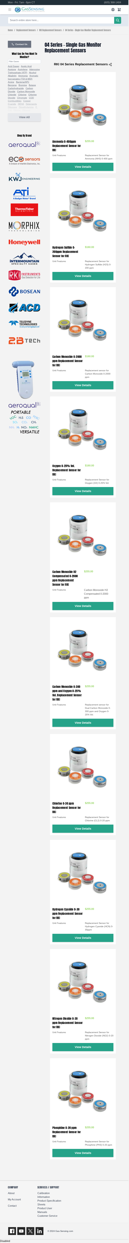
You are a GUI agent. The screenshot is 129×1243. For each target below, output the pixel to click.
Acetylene (23, 69)
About (11, 1193)
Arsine (11, 82)
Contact (12, 1205)
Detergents (31, 104)
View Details (83, 166)
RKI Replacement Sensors (50, 30)
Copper (27, 101)
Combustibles (14, 101)
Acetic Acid (26, 66)
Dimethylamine (26, 107)
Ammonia (23, 75)
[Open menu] (10, 9)
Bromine (23, 85)
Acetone (12, 69)
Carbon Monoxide (26, 91)
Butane (32, 85)
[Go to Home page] (62, 9)
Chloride (12, 94)
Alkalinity (12, 75)
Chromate (22, 97)
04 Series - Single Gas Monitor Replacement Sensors (88, 30)
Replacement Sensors (26, 30)
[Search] (117, 20)
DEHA (21, 104)
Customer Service (47, 1216)
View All (24, 117)
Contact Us (21, 44)
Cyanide (12, 104)
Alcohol (32, 72)
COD (31, 97)
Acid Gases (13, 66)
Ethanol (26, 110)
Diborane (12, 107)
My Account (14, 1199)
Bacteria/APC (22, 82)
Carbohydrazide (16, 88)
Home (10, 30)
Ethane (17, 110)
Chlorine (22, 94)
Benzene (12, 85)
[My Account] (113, 9)
